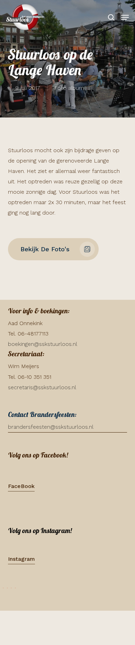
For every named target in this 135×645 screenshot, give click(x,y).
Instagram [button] (21, 559)
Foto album (69, 88)
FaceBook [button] (21, 486)
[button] (125, 17)
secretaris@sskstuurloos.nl (42, 387)
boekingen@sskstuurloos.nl (42, 344)
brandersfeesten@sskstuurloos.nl (50, 427)
